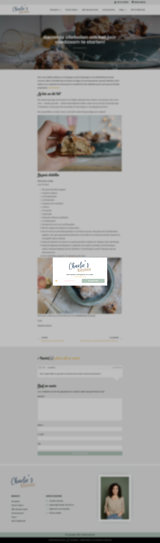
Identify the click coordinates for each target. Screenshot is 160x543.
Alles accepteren (93, 281)
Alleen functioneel (69, 281)
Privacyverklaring (80, 277)
